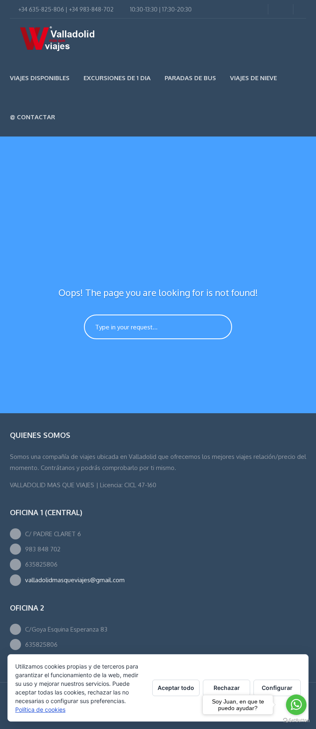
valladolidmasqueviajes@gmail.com (75, 580)
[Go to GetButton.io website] (296, 720)
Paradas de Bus (190, 78)
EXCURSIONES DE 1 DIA (117, 78)
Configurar (277, 687)
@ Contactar (32, 117)
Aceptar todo (176, 687)
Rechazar (227, 687)
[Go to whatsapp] (296, 704)
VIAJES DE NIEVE (253, 78)
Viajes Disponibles (40, 78)
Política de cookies (40, 709)
